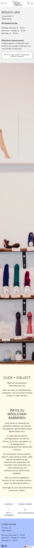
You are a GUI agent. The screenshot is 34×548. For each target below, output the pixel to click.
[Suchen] (6, 3)
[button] (29, 547)
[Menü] (2, 3)
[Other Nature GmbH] (17, 3)
